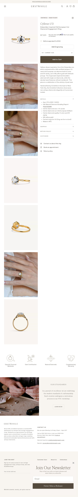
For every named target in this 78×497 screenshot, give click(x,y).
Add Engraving (57, 47)
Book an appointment (51, 147)
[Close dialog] (73, 463)
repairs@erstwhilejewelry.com (52, 443)
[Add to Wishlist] (73, 18)
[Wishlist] (70, 6)
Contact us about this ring (52, 143)
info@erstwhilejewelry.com (56, 440)
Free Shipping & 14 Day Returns (37, 1)
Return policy (48, 151)
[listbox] (57, 53)
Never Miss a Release (53, 486)
